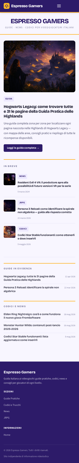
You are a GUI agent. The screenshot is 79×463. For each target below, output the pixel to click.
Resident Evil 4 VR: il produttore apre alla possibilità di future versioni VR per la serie (44, 184)
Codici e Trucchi (12, 405)
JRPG (7, 418)
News (7, 411)
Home (7, 435)
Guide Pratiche (12, 398)
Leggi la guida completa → (23, 147)
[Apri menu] (58, 6)
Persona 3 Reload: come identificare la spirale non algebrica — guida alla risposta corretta (46, 210)
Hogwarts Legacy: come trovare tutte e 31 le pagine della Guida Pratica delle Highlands (38, 111)
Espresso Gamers (27, 6)
